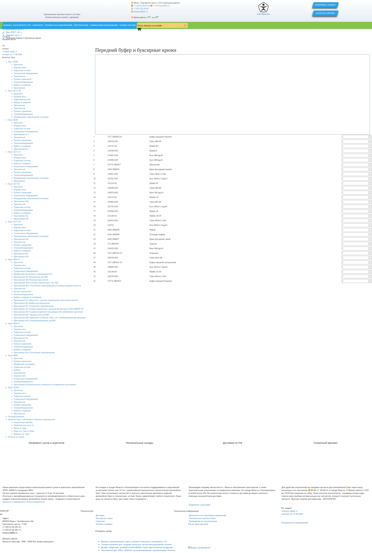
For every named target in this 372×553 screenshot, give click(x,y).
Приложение (19, 88)
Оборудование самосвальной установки (31, 117)
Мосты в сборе (20, 428)
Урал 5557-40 (14, 184)
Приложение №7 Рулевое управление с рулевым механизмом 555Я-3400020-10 (48, 309)
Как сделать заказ (104, 518)
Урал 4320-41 (14, 323)
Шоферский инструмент (24, 364)
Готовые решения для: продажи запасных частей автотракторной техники (136, 544)
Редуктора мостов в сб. (24, 425)
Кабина (17, 370)
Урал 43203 (13, 62)
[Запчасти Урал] (62, 5)
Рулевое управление (22, 79)
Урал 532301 (13, 387)
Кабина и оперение (22, 85)
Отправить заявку (325, 5)
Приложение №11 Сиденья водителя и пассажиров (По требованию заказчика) (48, 312)
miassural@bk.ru (140, 11)
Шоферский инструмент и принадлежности (33, 274)
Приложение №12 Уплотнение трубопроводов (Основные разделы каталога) (47, 286)
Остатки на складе (16, 437)
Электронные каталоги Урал (202, 518)
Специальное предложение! (294, 522)
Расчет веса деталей (198, 523)
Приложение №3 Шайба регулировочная (31, 303)
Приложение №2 (21, 201)
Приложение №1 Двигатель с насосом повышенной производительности (46, 300)
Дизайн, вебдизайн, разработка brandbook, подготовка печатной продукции (137, 547)
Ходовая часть (20, 67)
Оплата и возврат (103, 523)
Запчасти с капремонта (14, 501)
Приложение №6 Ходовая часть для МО (31, 315)
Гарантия (100, 521)
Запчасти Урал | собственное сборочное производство (31, 419)
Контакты (37, 25)
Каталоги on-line (22, 25)
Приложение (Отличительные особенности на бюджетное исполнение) (45, 384)
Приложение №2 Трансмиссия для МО (31, 277)
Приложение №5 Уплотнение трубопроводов (33, 306)
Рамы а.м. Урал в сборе (24, 431)
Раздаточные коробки (23, 422)
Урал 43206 (13, 120)
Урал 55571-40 (14, 222)
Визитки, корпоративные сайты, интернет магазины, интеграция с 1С (134, 541)
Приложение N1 (21, 338)
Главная (7, 25)
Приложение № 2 (21, 149)
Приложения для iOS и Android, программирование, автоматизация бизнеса (138, 550)
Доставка (99, 515)
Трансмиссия (19, 76)
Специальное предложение (104, 25)
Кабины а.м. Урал (21, 434)
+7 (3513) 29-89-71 (160, 6)
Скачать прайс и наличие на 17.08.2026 (292, 512)
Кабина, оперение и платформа (27, 297)
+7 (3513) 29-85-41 (142, 6)
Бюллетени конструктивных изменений (207, 515)
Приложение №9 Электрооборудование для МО (35, 320)
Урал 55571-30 (14, 91)
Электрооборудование (23, 82)
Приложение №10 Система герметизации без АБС (36, 283)
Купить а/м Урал (127, 25)
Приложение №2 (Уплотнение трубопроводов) (34, 352)
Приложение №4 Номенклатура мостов (31, 280)
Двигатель (18, 65)
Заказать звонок (325, 13)
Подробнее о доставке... (200, 504)
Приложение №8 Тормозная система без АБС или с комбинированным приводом (49, 318)
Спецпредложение (16, 416)
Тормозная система (22, 70)
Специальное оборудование (26, 73)
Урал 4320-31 (14, 259)
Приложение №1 (21, 216)
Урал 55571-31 (14, 152)
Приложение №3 (21, 219)
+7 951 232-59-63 (141, 9)
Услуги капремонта (36, 501)
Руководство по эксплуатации (202, 521)
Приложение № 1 (21, 134)
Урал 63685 (13, 355)
